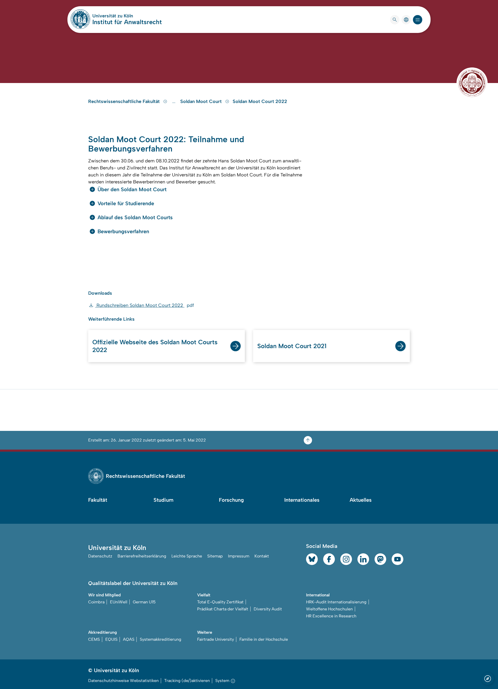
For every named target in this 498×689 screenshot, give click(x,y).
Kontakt (261, 556)
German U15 (144, 602)
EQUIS (111, 639)
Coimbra (96, 602)
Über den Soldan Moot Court (132, 189)
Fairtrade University (215, 639)
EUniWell (118, 602)
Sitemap (215, 556)
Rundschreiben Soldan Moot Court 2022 (144, 305)
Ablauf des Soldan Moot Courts (135, 217)
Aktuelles (361, 500)
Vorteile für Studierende (126, 203)
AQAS (128, 639)
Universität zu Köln (127, 15)
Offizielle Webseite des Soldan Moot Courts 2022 (155, 346)
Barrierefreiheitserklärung (141, 556)
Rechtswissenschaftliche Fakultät (124, 101)
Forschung (231, 500)
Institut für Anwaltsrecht (127, 22)
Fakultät (97, 500)
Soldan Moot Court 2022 (260, 101)
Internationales (302, 500)
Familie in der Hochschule (263, 639)
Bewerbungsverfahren (123, 231)
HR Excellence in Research (331, 616)
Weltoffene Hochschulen (329, 609)
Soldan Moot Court (201, 101)
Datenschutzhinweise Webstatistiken (123, 680)
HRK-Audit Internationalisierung (336, 602)
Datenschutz (100, 556)
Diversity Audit (268, 609)
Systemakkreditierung (160, 639)
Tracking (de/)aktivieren (187, 680)
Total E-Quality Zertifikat (220, 602)
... (174, 101)
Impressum (238, 556)
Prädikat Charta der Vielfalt (222, 609)
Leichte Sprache (186, 556)
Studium (164, 500)
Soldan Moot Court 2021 (292, 346)
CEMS (94, 639)
